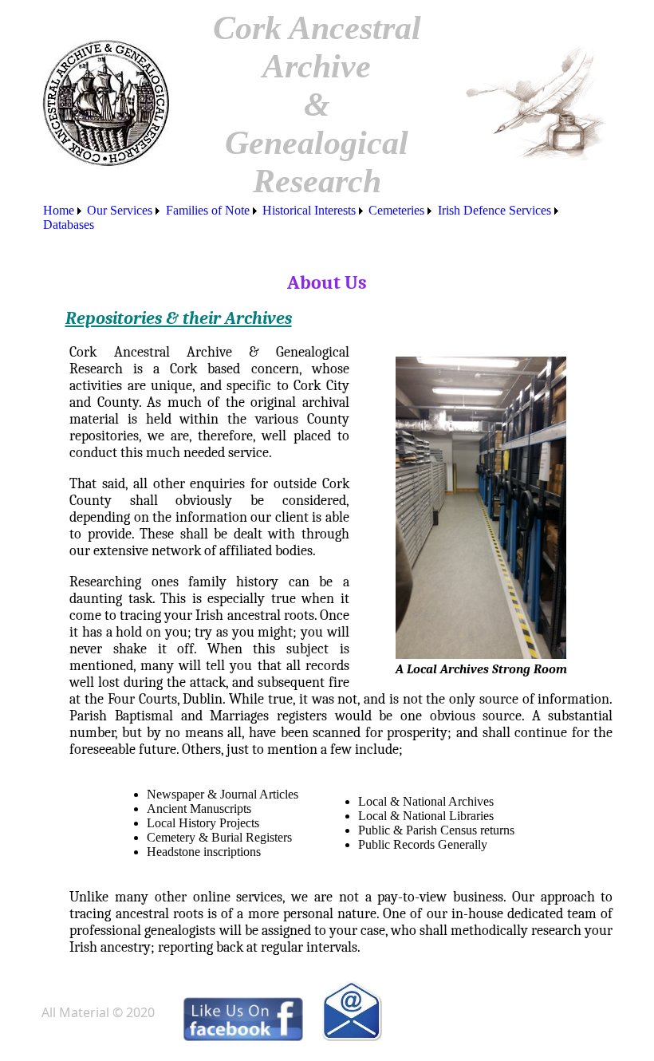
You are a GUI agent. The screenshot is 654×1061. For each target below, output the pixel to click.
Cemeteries (396, 210)
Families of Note (208, 210)
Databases (68, 224)
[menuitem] (63, 210)
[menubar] (327, 217)
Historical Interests (309, 210)
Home (58, 210)
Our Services (119, 210)
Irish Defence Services (494, 210)
